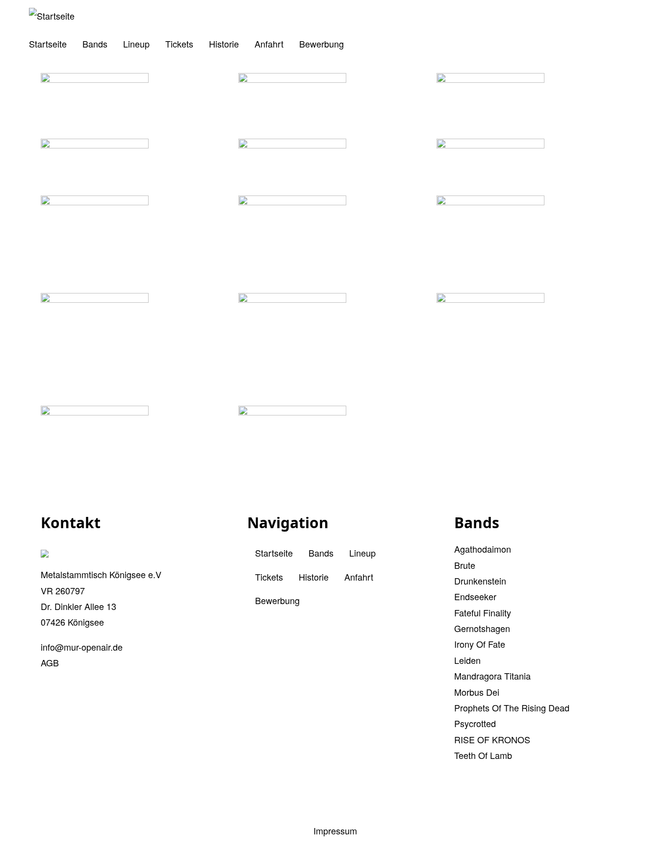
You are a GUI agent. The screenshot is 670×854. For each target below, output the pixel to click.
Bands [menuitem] (94, 43)
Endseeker (475, 596)
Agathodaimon (482, 548)
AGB (50, 662)
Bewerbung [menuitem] (321, 43)
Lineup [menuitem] (136, 43)
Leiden (467, 660)
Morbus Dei (476, 691)
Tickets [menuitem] (179, 43)
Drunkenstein (480, 580)
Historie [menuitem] (224, 43)
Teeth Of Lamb (483, 755)
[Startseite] (52, 15)
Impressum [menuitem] (335, 830)
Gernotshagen (482, 628)
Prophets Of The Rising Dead (511, 707)
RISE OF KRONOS (492, 739)
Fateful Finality (482, 612)
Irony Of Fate (479, 643)
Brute (464, 565)
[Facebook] (317, 800)
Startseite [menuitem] (48, 43)
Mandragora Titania (492, 675)
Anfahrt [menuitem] (269, 43)
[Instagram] (352, 800)
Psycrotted (475, 723)
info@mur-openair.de (82, 646)
